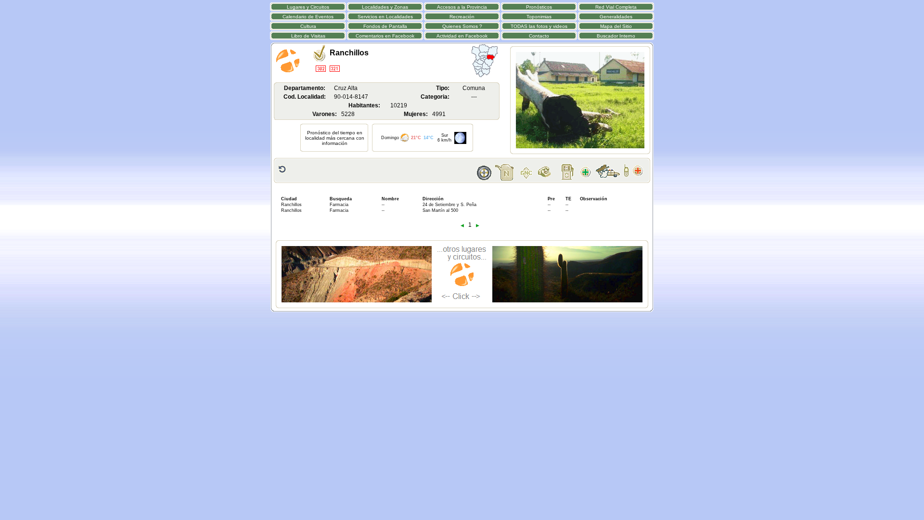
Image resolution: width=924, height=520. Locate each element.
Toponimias (539, 16)
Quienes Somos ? (462, 26)
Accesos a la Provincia (462, 7)
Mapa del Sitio (616, 26)
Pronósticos (539, 7)
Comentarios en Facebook (385, 36)
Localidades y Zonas (385, 7)
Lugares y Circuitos (308, 7)
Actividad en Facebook (462, 36)
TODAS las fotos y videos (539, 26)
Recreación (462, 16)
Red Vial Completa (616, 7)
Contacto (539, 36)
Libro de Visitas (308, 36)
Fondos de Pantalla (385, 26)
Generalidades (616, 16)
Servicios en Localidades (385, 16)
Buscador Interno (616, 36)
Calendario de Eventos (308, 16)
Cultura (308, 26)
